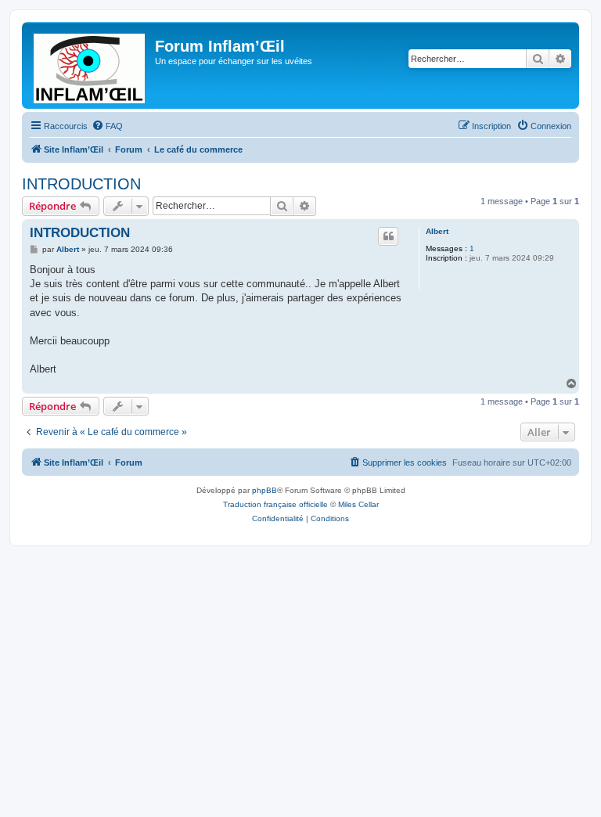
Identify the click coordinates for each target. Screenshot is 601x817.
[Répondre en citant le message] (388, 236)
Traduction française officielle (275, 504)
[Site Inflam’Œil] (90, 65)
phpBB (264, 490)
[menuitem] (107, 126)
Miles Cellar (358, 504)
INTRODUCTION (81, 184)
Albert (437, 231)
